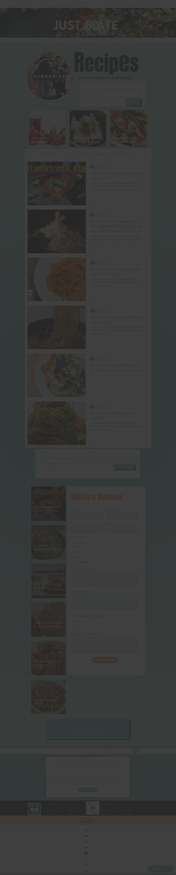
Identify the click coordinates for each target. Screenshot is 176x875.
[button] (123, 416)
